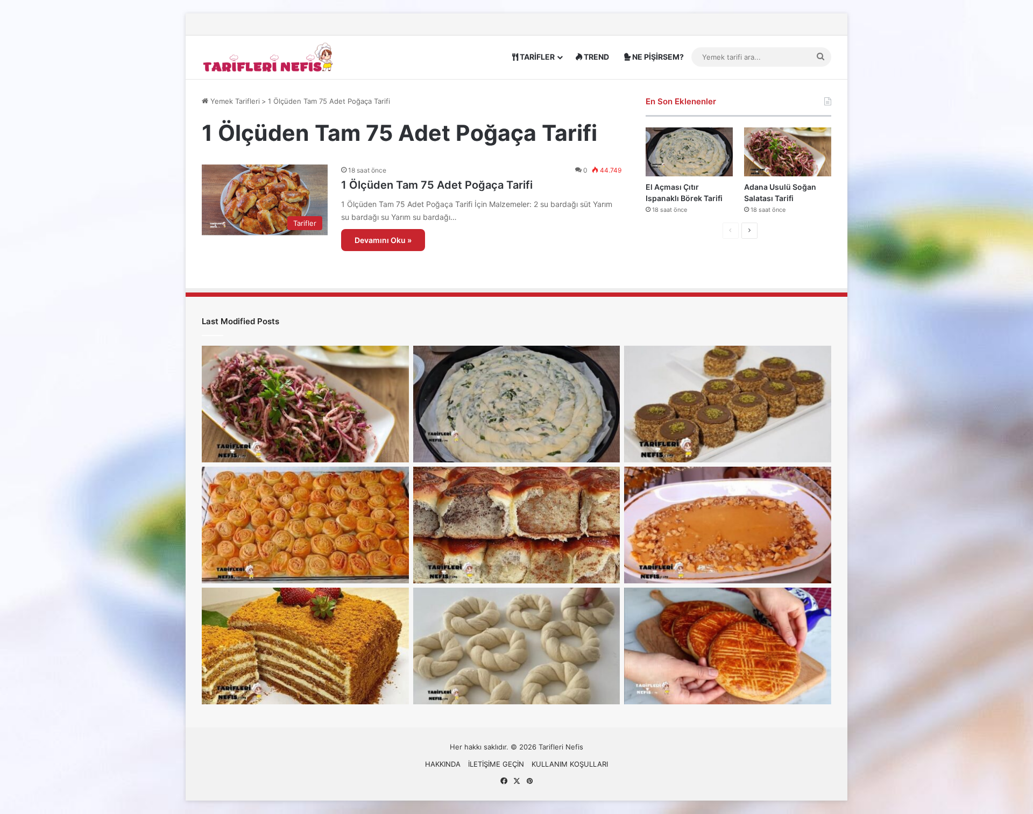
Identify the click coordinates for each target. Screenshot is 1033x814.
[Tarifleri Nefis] (269, 56)
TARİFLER (536, 56)
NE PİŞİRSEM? (657, 56)
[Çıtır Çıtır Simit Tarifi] (516, 646)
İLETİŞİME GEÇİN (496, 764)
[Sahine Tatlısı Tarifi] (727, 525)
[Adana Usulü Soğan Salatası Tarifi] (787, 151)
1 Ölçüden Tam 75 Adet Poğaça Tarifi (437, 184)
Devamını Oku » (383, 240)
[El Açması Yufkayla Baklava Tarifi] (305, 525)
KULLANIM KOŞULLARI (570, 764)
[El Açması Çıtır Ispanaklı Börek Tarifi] (689, 151)
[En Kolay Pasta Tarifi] (727, 404)
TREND (595, 56)
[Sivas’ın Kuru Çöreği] (727, 646)
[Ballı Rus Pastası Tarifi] (305, 646)
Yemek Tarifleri (234, 101)
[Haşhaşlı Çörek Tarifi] (516, 525)
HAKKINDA (443, 764)
